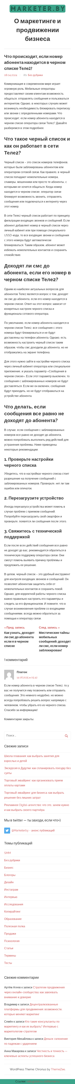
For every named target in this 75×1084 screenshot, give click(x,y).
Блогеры (10, 875)
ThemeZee (58, 1069)
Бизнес (8, 867)
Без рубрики (35, 75)
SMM (7, 853)
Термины (10, 955)
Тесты (8, 963)
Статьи (8, 948)
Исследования (13, 904)
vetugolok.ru (35, 1081)
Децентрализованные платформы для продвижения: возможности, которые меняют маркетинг (33, 1009)
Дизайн (9, 882)
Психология (12, 941)
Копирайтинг (12, 911)
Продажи (10, 933)
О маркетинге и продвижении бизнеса (37, 30)
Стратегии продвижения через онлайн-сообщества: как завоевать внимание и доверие (34, 992)
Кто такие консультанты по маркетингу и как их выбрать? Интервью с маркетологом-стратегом (31, 1026)
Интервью (10, 897)
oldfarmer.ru (52, 1081)
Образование (13, 919)
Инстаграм (11, 889)
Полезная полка (14, 926)
